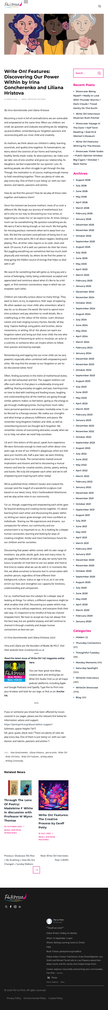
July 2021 (81, 520)
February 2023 (84, 414)
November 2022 (85, 431)
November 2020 (85, 565)
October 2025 (83, 236)
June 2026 (82, 191)
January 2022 (83, 487)
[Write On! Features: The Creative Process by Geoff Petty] (54, 795)
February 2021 (84, 548)
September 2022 (85, 442)
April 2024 (82, 336)
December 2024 (85, 291)
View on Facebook (52, 982)
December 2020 (85, 560)
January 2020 (83, 621)
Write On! (62, 753)
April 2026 (82, 202)
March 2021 (82, 543)
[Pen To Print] (13, 4)
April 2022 (81, 470)
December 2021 (85, 493)
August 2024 (83, 314)
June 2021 (81, 526)
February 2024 (84, 347)
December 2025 (85, 224)
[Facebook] (10, 906)
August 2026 (83, 180)
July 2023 (81, 386)
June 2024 (82, 325)
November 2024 (85, 297)
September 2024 (85, 308)
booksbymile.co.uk (34, 650)
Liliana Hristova (36, 753)
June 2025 (81, 258)
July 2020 (81, 587)
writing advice (46, 757)
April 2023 (81, 403)
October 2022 (83, 437)
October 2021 (83, 504)
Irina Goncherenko (19, 753)
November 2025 (85, 230)
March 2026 (82, 208)
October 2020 (84, 571)
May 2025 (81, 264)
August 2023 (83, 381)
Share (62, 982)
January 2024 (83, 353)
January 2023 (83, 420)
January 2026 (83, 219)
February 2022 (84, 481)
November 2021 (85, 498)
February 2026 (84, 213)
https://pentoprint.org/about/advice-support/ (28, 724)
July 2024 (81, 319)
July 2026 (81, 185)
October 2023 (83, 370)
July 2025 (81, 252)
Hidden (82, 637)
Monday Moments (89, 662)
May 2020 (81, 599)
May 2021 (81, 532)
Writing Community (14, 761)
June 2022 (81, 459)
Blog (81, 697)
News (24, 99)
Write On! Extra (12, 757)
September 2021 (85, 509)
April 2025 (81, 269)
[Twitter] (6, 906)
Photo (54, 978)
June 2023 (81, 392)
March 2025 (82, 275)
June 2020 (82, 593)
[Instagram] (15, 906)
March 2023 (82, 409)
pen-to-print (50, 753)
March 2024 (82, 342)
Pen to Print (58, 920)
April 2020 (82, 604)
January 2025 (83, 286)
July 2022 (81, 453)
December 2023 (85, 358)
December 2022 (85, 425)
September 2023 (85, 375)
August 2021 (83, 515)
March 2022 (82, 476)
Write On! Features (30, 757)
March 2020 (82, 610)
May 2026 (81, 196)
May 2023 (81, 398)
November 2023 (85, 364)
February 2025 (84, 280)
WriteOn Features (37, 99)
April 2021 (81, 537)
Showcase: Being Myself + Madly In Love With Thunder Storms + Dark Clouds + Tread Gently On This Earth (87, 100)
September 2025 (85, 241)
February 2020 (84, 615)
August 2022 (83, 448)
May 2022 (81, 465)
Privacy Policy (14, 998)
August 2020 (83, 582)
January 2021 (83, 554)
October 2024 (84, 303)
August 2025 (83, 247)
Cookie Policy (56, 998)
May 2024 (81, 331)
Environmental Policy (35, 998)
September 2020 (85, 576)
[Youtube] (19, 906)
